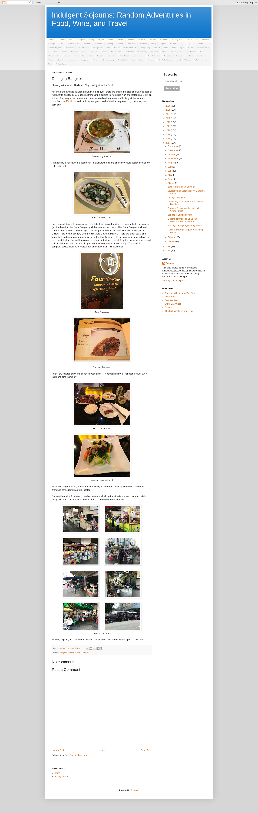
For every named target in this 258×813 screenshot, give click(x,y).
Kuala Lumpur (203, 48)
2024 (168, 114)
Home (102, 750)
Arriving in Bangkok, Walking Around (185, 225)
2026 (168, 106)
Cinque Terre (73, 44)
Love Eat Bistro (68, 101)
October (172, 154)
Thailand (150, 60)
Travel (178, 60)
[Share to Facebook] (98, 648)
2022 (168, 122)
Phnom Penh (53, 56)
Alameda (51, 40)
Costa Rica (131, 44)
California (152, 40)
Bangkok (81, 40)
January (172, 241)
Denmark (143, 44)
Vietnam (187, 60)
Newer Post (58, 750)
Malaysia (74, 52)
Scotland (189, 56)
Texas (141, 60)
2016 (168, 246)
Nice (164, 52)
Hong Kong (145, 48)
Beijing (91, 40)
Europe (173, 44)
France (200, 44)
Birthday (120, 40)
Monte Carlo (116, 52)
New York (154, 52)
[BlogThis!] (91, 648)
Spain (95, 60)
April (170, 179)
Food (191, 44)
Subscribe (170, 74)
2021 (168, 126)
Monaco (104, 52)
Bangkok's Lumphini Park (180, 215)
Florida (183, 44)
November (173, 150)
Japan (181, 48)
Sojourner (171, 263)
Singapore (85, 60)
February (172, 237)
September (173, 158)
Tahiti (133, 60)
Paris (202, 52)
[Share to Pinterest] (101, 648)
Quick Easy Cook (173, 304)
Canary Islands (178, 40)
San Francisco (138, 56)
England (163, 44)
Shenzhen (73, 60)
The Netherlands (165, 60)
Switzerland (122, 60)
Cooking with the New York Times (181, 293)
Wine (50, 64)
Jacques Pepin (172, 300)
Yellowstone (61, 64)
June (170, 171)
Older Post (146, 750)
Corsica (120, 44)
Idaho (166, 48)
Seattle (200, 56)
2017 (168, 143)
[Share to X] (94, 648)
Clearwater (87, 44)
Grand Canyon (84, 48)
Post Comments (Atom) (76, 755)
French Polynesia (55, 48)
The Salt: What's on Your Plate (179, 311)
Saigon (100, 56)
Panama (193, 52)
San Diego (124, 56)
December (173, 146)
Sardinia (179, 56)
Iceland (157, 48)
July (170, 167)
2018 (168, 138)
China (62, 44)
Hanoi (108, 48)
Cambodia (164, 40)
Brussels (141, 40)
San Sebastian (154, 56)
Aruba (71, 40)
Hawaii (117, 48)
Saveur (168, 307)
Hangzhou (97, 48)
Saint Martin (112, 56)
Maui (84, 52)
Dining (153, 44)
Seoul (50, 60)
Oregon (183, 52)
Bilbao (110, 40)
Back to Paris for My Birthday (181, 187)
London (64, 52)
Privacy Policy (79, 56)
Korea (190, 48)
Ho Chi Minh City (130, 48)
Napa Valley (142, 52)
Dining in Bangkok (176, 197)
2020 (168, 130)
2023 (168, 118)
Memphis (93, 52)
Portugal (66, 56)
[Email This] (88, 648)
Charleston (205, 40)
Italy (174, 48)
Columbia (99, 44)
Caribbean (192, 40)
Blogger (134, 790)
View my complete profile (174, 280)
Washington (200, 60)
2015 (168, 250)
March (171, 183)
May (170, 175)
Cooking (110, 44)
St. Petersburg (108, 60)
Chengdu (52, 44)
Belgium (101, 40)
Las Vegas (52, 52)
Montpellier (129, 52)
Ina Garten (170, 296)
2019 (168, 134)
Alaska (62, 40)
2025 (168, 110)
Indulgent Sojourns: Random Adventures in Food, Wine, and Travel (121, 19)
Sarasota (168, 56)
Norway (173, 52)
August (171, 162)
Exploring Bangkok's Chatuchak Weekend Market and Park (183, 220)
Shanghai (61, 60)
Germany (70, 48)
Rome (91, 56)
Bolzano (131, 40)
